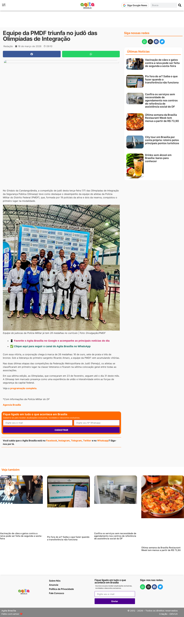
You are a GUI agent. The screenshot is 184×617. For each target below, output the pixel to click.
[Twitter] (162, 41)
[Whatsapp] (144, 41)
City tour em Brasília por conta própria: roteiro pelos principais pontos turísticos (162, 140)
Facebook (51, 440)
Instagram (64, 440)
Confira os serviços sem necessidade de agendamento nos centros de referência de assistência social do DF (161, 100)
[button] (32, 54)
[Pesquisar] (180, 5)
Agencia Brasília (12, 404)
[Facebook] (156, 41)
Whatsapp (103, 440)
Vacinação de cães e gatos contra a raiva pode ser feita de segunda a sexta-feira (162, 62)
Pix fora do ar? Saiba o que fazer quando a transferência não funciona (162, 79)
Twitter (87, 440)
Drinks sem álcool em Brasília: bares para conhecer (158, 158)
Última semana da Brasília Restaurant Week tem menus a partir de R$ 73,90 (162, 117)
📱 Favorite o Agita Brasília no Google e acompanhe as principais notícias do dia (60, 340)
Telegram (76, 440)
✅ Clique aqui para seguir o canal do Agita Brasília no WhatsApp (50, 346)
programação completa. (23, 388)
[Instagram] (150, 41)
